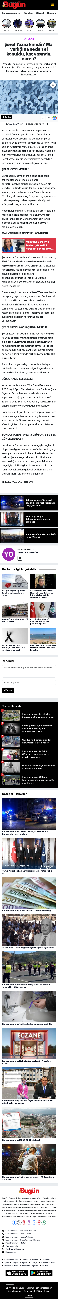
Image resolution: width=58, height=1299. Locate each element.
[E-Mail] (20, 558)
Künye (34, 1263)
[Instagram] (29, 1222)
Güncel (40, 13)
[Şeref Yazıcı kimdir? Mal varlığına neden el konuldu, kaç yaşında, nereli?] (29, 97)
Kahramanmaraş (11, 13)
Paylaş (8, 117)
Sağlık (15, 1263)
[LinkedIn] (34, 1222)
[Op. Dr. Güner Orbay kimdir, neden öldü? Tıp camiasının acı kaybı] (15, 636)
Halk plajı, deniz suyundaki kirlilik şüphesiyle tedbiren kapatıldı (43, 648)
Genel (25, 1260)
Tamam (29, 1295)
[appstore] (17, 1273)
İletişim (45, 1266)
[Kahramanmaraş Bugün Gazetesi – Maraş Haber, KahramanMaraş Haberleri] (14, 5)
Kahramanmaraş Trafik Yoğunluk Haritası (23, 1240)
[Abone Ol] (54, 118)
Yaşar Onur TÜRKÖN (16, 124)
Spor (6, 1263)
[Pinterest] (24, 1222)
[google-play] (41, 1273)
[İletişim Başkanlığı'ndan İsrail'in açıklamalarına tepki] (15, 581)
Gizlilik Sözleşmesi (30, 1266)
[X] (19, 1222)
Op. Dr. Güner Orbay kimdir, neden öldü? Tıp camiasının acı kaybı (13, 648)
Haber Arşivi (11, 1252)
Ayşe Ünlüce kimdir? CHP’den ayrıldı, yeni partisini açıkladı (40, 621)
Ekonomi (51, 13)
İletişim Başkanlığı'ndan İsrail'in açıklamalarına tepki (13, 593)
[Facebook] (14, 1222)
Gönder (8, 690)
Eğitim (25, 1263)
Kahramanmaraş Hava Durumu (18, 1234)
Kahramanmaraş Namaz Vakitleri (19, 1237)
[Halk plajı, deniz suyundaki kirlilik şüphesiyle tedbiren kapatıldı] (43, 636)
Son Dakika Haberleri (15, 1249)
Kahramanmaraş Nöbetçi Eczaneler (21, 1231)
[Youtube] (39, 1222)
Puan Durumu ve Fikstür (16, 1243)
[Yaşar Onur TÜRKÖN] (8, 554)
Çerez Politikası (48, 1263)
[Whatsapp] (43, 1222)
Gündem (28, 13)
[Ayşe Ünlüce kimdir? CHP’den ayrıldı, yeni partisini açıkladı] (43, 610)
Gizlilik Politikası (11, 1266)
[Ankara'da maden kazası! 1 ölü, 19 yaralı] (15, 610)
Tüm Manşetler (12, 1246)
